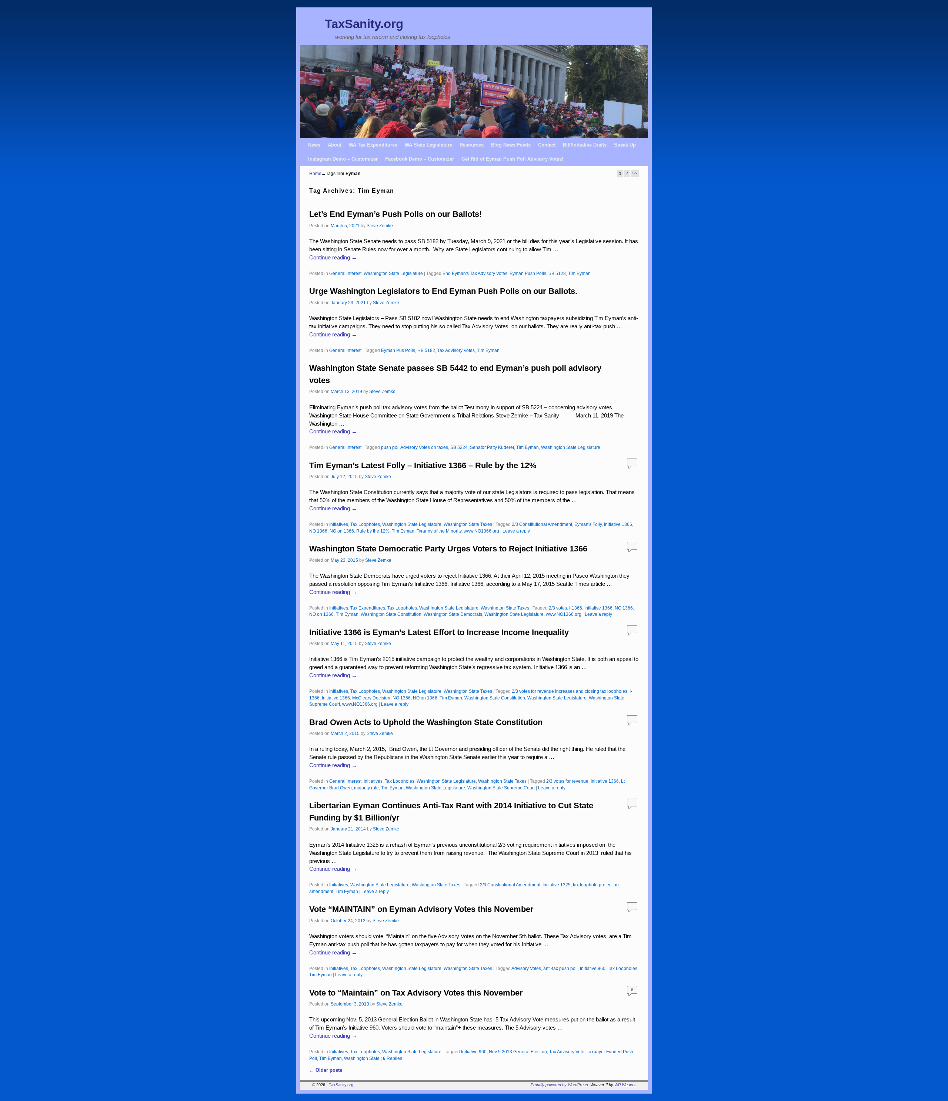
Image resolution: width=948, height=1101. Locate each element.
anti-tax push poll (560, 968)
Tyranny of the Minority (439, 530)
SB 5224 (459, 447)
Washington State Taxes (468, 524)
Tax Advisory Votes (456, 350)
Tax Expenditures (367, 607)
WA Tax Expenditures (373, 145)
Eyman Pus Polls (398, 350)
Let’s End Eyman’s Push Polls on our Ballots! (395, 214)
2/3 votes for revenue (567, 781)
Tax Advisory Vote (566, 1051)
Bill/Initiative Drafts (585, 145)
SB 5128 (557, 273)
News (314, 145)
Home (315, 173)
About (334, 145)
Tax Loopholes (365, 524)
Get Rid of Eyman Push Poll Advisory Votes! (512, 159)
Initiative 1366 (618, 524)
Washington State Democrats (453, 614)
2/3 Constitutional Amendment (542, 524)
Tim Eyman (579, 273)
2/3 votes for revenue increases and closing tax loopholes (569, 691)
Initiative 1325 (557, 884)
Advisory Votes (526, 968)
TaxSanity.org (364, 24)
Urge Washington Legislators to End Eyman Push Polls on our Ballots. (443, 291)
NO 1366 (318, 530)
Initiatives (338, 524)
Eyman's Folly (588, 524)
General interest (345, 273)
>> (634, 173)
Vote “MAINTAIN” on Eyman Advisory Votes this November (421, 909)
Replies (392, 1058)
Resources (472, 145)
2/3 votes (558, 607)
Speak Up (625, 145)
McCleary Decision (371, 697)
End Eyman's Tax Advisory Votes (475, 273)
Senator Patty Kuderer (492, 447)
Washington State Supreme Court (501, 787)
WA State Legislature (428, 145)
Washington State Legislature (393, 273)
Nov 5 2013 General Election (518, 1051)
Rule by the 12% (373, 530)
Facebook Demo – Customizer (419, 159)
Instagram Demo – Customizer (343, 159)
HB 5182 (426, 350)
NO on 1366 (342, 530)
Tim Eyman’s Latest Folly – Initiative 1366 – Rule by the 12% (423, 465)
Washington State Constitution (391, 614)
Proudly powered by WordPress (559, 1084)
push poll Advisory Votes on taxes (414, 447)
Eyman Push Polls (528, 273)
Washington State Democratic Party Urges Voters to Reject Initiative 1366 (448, 548)
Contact (546, 145)
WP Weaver (625, 1084)
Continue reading (333, 258)
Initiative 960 (592, 968)
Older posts (325, 1070)
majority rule (366, 787)
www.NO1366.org (481, 530)
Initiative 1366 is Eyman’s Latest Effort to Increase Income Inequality (439, 632)
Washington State (362, 1058)
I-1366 (575, 607)
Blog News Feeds (511, 145)
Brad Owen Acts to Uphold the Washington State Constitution (426, 722)
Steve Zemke (380, 225)
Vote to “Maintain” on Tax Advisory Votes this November (416, 992)
